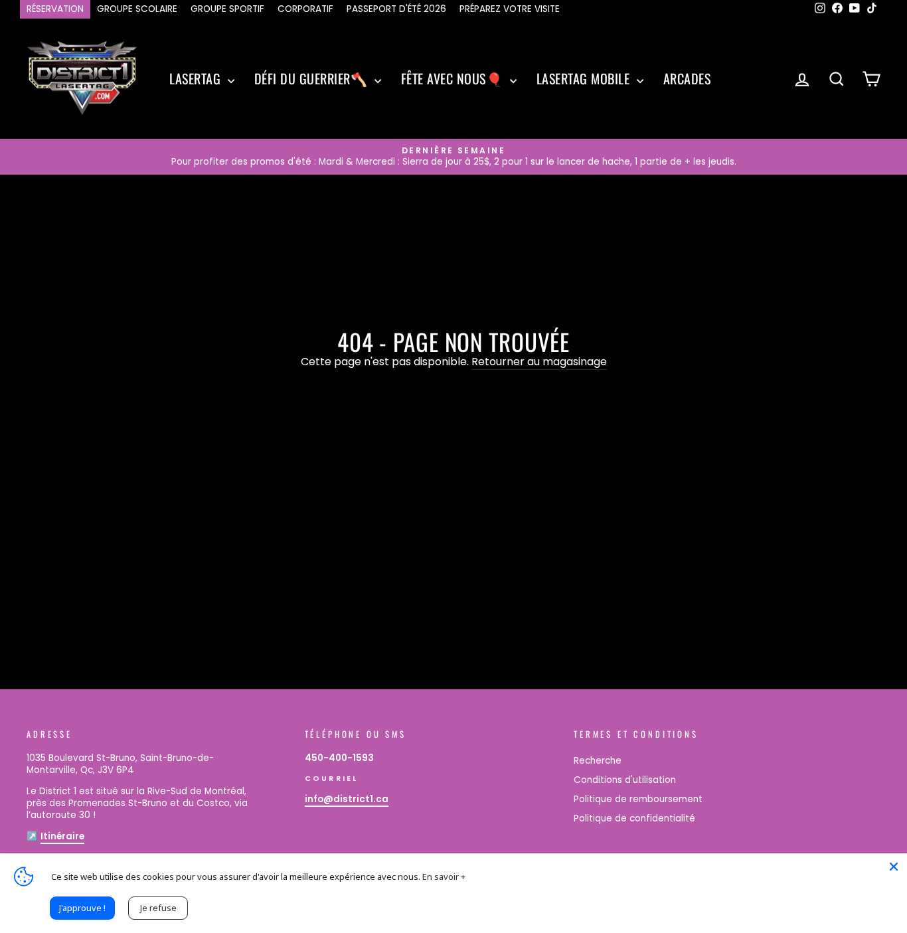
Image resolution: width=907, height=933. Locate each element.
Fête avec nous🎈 (454, 78)
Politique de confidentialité (634, 818)
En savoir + (443, 877)
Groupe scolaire (137, 9)
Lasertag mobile (584, 78)
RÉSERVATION (55, 9)
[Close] (893, 866)
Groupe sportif (227, 9)
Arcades (687, 78)
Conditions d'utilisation (625, 780)
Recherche (597, 760)
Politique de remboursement (638, 799)
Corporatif (305, 9)
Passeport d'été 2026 (396, 9)
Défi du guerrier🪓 (312, 78)
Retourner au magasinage (539, 362)
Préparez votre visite (509, 9)
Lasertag (196, 78)
